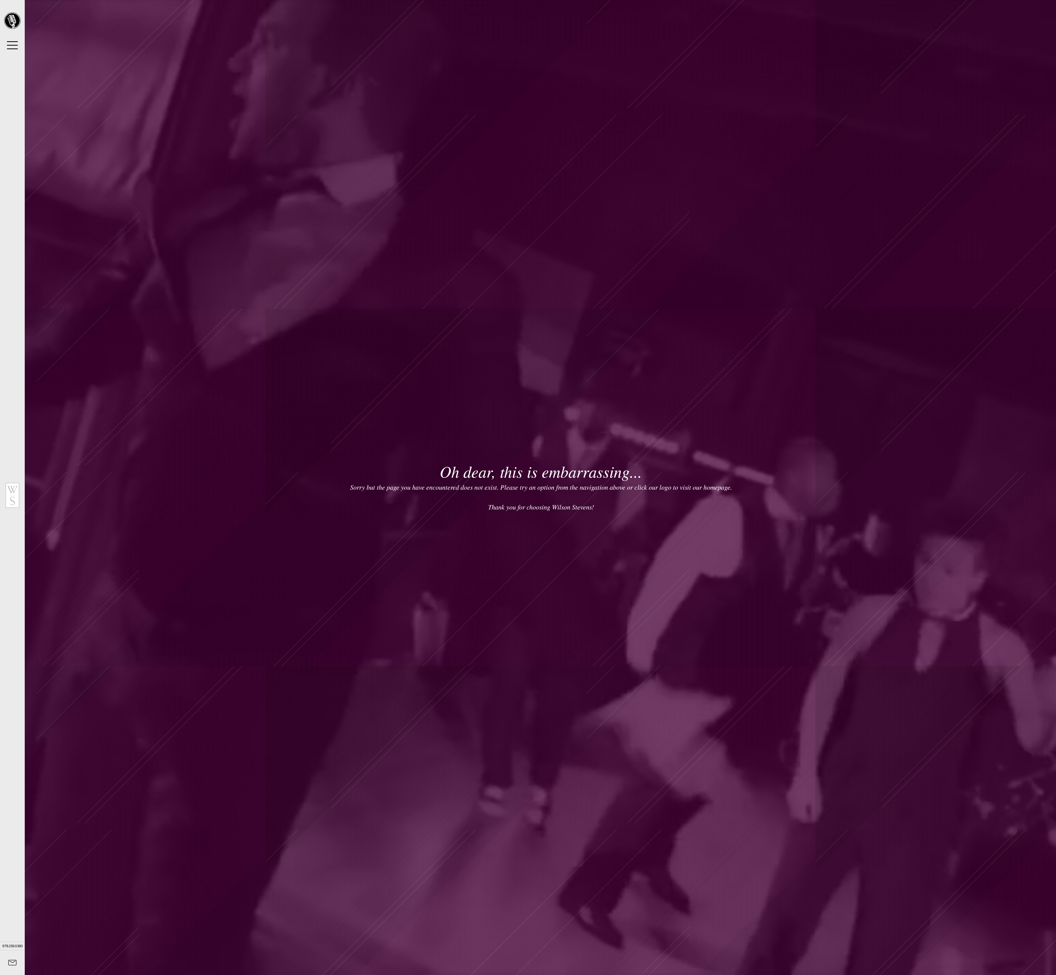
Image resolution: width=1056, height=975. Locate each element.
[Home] (12, 20)
